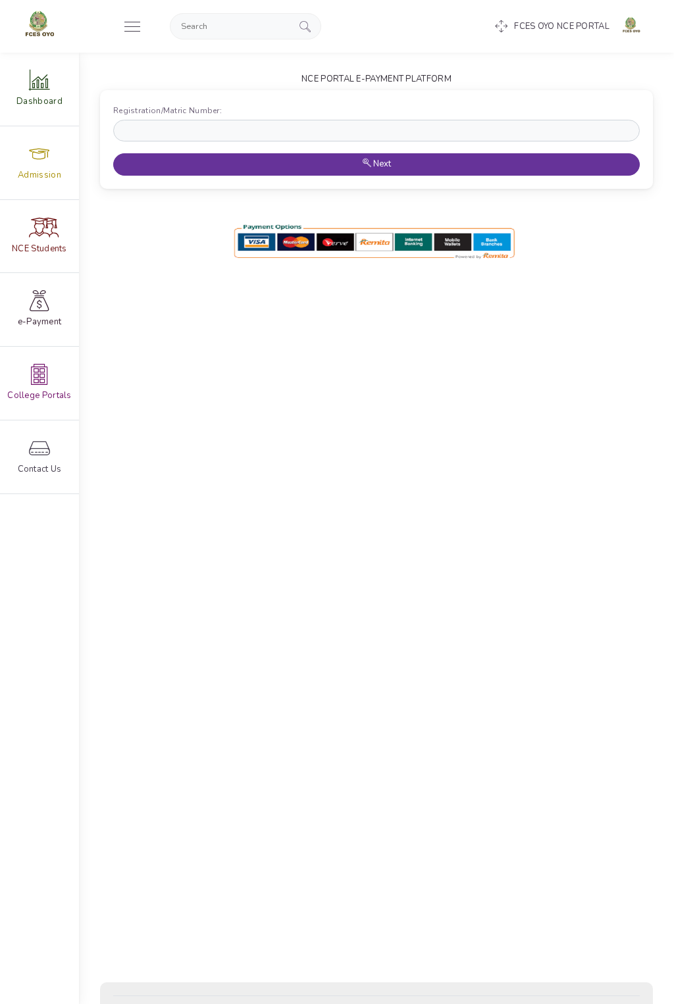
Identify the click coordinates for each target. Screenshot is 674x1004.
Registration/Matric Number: (170, 110)
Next (381, 164)
